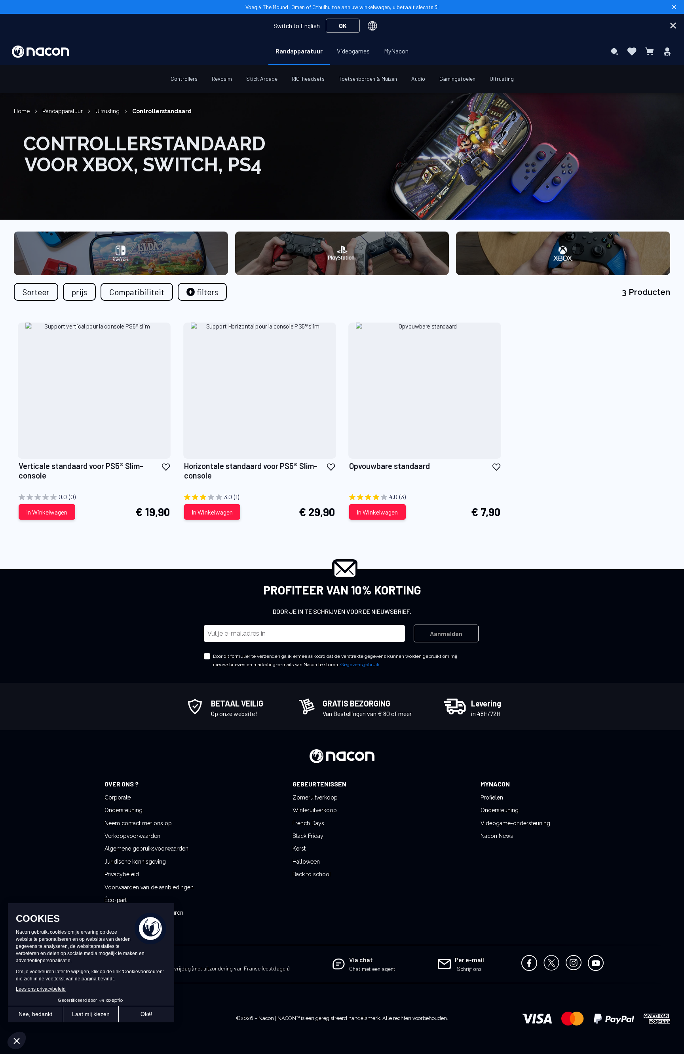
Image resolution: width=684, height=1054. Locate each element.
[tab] (202, 292)
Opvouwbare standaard (389, 466)
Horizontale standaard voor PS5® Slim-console (250, 470)
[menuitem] (299, 51)
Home (22, 111)
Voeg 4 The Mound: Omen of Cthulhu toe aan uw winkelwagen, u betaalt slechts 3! (342, 7)
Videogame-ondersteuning (515, 823)
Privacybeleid (121, 874)
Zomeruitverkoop (315, 797)
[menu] (342, 51)
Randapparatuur (63, 111)
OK (343, 25)
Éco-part (115, 900)
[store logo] (40, 51)
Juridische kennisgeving (135, 861)
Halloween (306, 861)
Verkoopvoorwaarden (132, 836)
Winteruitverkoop (315, 810)
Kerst (299, 848)
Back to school (312, 874)
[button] (166, 466)
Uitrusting (108, 111)
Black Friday (308, 836)
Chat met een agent (372, 968)
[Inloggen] (667, 51)
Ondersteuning (123, 810)
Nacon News (497, 836)
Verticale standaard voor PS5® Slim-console (81, 470)
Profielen (492, 797)
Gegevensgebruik (360, 664)
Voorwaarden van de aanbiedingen (149, 887)
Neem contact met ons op (138, 823)
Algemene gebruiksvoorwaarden (146, 848)
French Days (308, 823)
